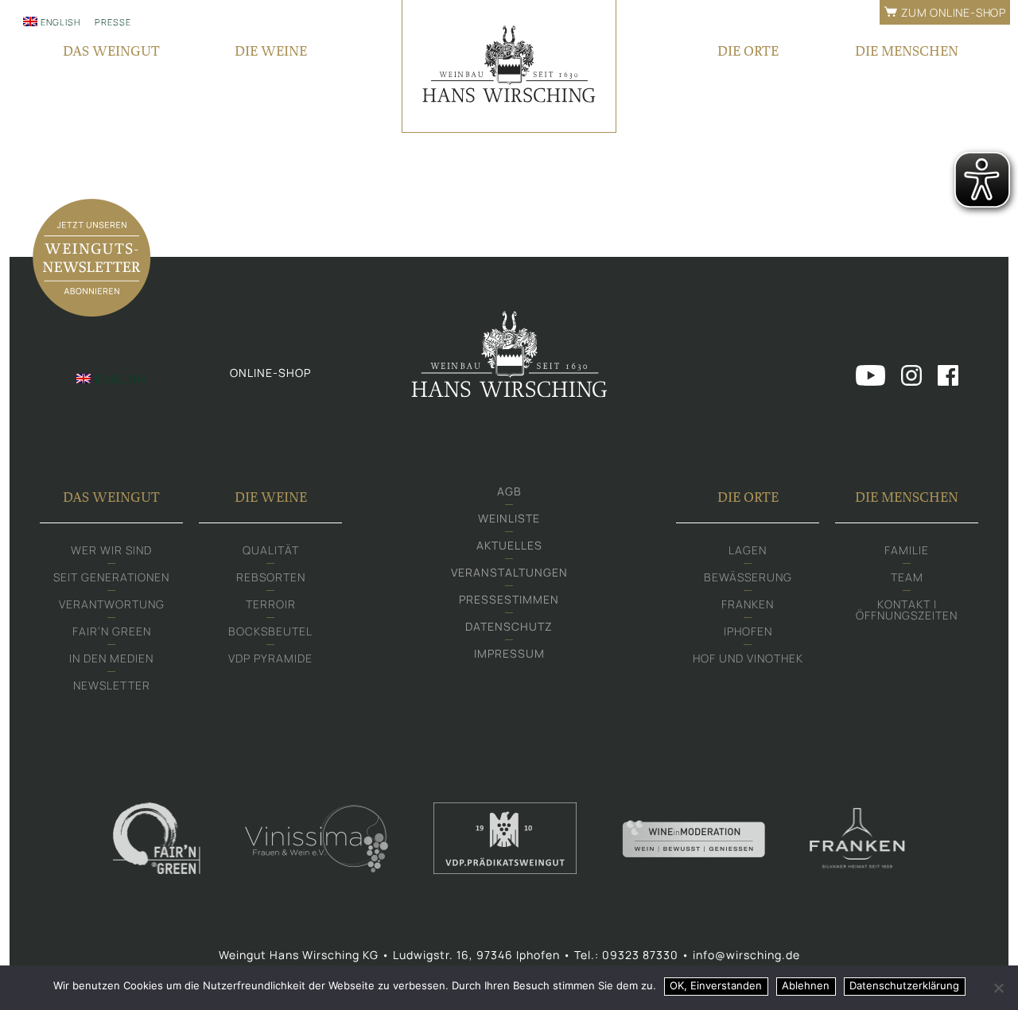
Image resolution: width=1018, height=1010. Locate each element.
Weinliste (509, 518)
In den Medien (111, 658)
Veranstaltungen (509, 572)
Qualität (271, 549)
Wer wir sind (111, 549)
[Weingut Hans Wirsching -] (509, 66)
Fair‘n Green (111, 631)
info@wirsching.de (746, 954)
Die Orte (748, 50)
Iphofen (748, 631)
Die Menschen (906, 50)
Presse (113, 22)
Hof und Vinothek (748, 658)
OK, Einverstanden (716, 985)
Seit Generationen (111, 577)
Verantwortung (112, 604)
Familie (906, 549)
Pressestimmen (509, 599)
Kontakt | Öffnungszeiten (907, 609)
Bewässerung (748, 577)
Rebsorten (270, 577)
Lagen (748, 549)
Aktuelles (509, 545)
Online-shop (270, 372)
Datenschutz (509, 626)
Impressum (509, 653)
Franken (747, 604)
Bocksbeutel (270, 631)
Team (907, 577)
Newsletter (111, 685)
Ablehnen (806, 985)
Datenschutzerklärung (904, 985)
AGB (509, 491)
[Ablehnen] (998, 988)
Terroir (271, 604)
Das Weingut (111, 50)
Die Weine (271, 50)
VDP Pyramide (270, 658)
